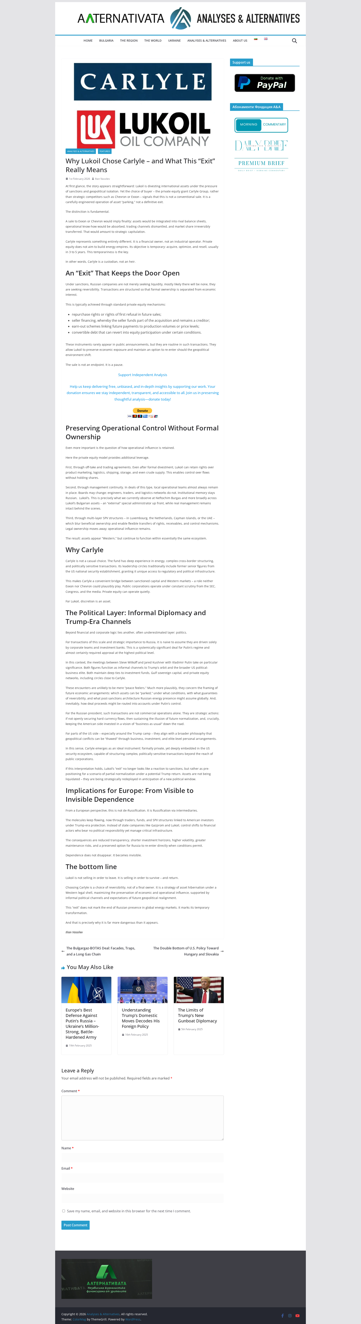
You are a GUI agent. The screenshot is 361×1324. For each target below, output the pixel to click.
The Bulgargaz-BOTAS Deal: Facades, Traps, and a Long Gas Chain (100, 951)
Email (67, 1168)
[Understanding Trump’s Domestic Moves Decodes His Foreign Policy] (143, 979)
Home (88, 40)
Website (67, 1188)
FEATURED (105, 151)
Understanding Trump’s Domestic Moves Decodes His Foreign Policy (141, 1018)
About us (240, 40)
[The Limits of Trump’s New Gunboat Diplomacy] (199, 979)
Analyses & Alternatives (206, 40)
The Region (129, 40)
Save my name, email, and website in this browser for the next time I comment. (129, 1211)
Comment (70, 1091)
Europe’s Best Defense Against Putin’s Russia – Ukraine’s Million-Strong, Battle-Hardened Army (82, 1023)
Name (67, 1148)
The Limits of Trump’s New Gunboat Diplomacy (197, 1015)
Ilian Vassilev (102, 179)
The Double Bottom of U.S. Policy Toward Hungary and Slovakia (186, 951)
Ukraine (174, 40)
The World (152, 40)
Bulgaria (106, 40)
